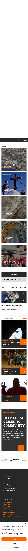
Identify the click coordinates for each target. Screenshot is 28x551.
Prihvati (14, 539)
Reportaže (9, 369)
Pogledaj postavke (14, 547)
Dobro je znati (10, 340)
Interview (9, 396)
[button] (26, 524)
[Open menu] (25, 140)
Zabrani (14, 543)
